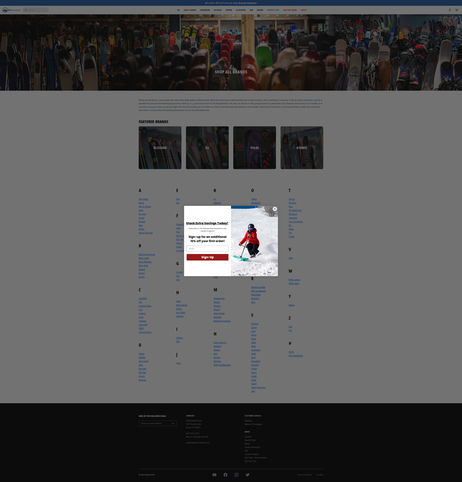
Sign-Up (207, 257)
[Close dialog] (275, 209)
